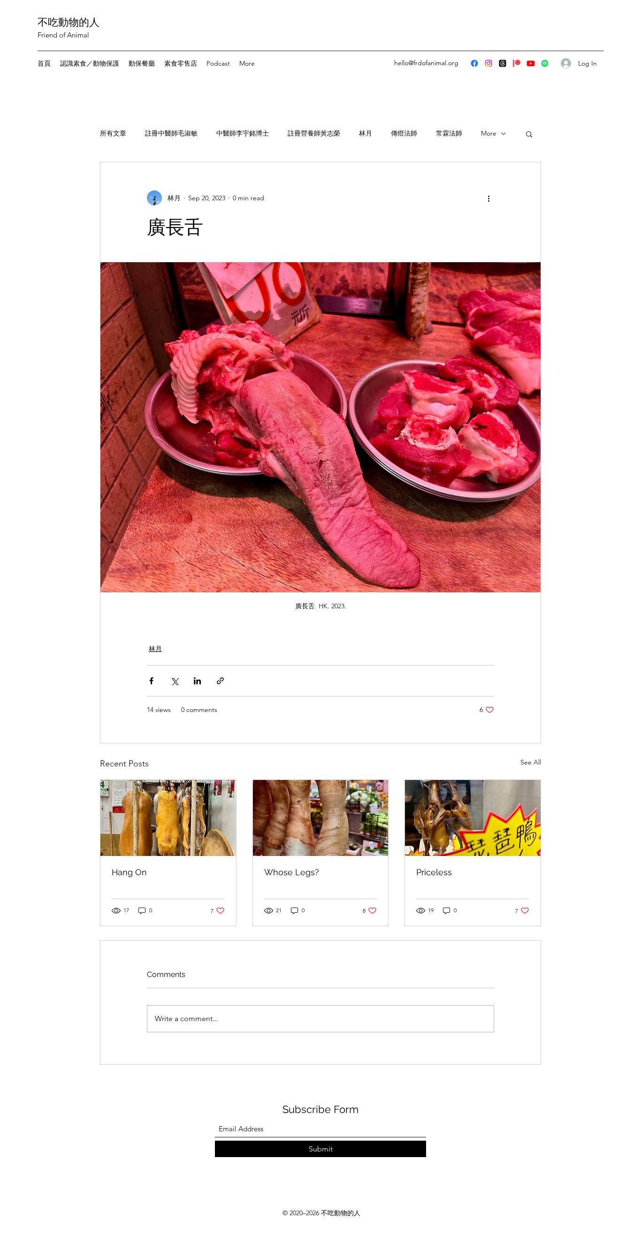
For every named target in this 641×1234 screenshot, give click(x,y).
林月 (365, 133)
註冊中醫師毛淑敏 (171, 133)
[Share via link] (220, 680)
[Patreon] (516, 63)
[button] (529, 133)
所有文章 (113, 133)
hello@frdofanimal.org (426, 63)
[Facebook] (474, 63)
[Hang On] (168, 818)
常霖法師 (449, 133)
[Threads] (502, 63)
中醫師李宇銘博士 (242, 133)
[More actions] (488, 198)
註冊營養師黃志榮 (314, 133)
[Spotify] (544, 63)
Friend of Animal (63, 34)
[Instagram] (488, 63)
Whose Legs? (291, 872)
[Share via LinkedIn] (197, 680)
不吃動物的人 (68, 22)
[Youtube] (530, 63)
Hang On (129, 872)
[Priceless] (473, 818)
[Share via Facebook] (151, 680)
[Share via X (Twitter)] (174, 680)
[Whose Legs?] (321, 818)
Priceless (434, 872)
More (488, 133)
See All (530, 762)
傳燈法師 (404, 133)
